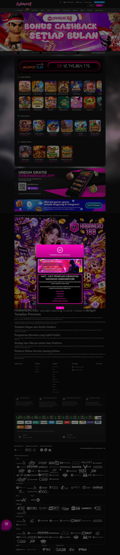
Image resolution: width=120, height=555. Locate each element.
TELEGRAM (60, 294)
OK (60, 307)
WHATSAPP (60, 291)
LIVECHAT (60, 296)
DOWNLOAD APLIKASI (60, 301)
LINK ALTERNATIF (60, 299)
